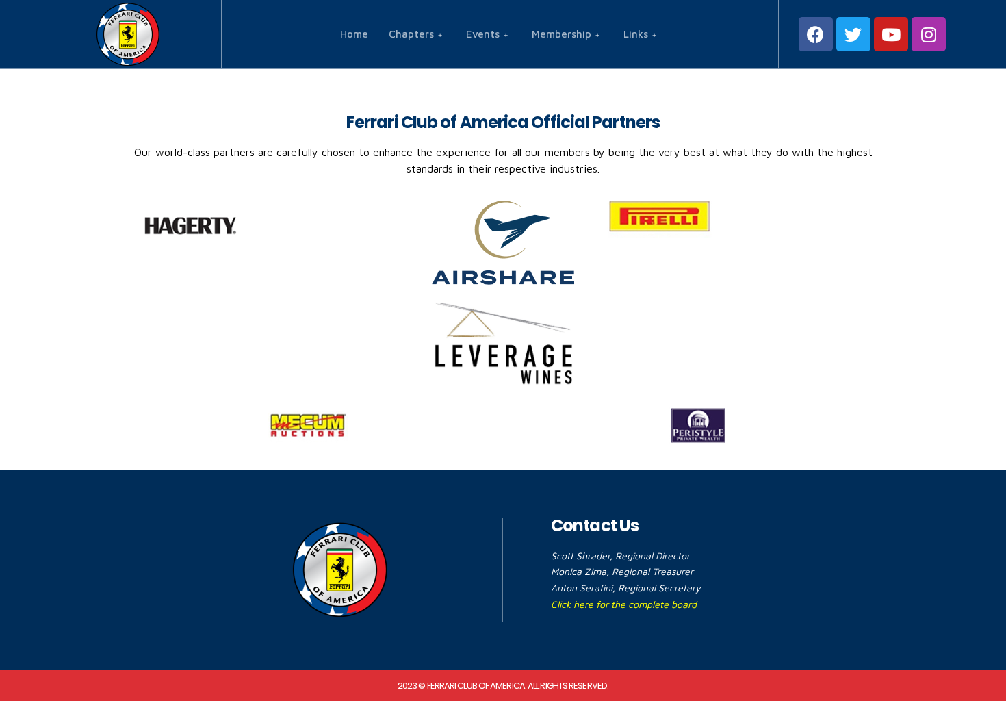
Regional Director (652, 555)
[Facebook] (816, 34)
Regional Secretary (659, 588)
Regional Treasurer (652, 571)
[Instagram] (929, 34)
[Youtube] (891, 34)
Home (354, 34)
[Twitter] (853, 34)
